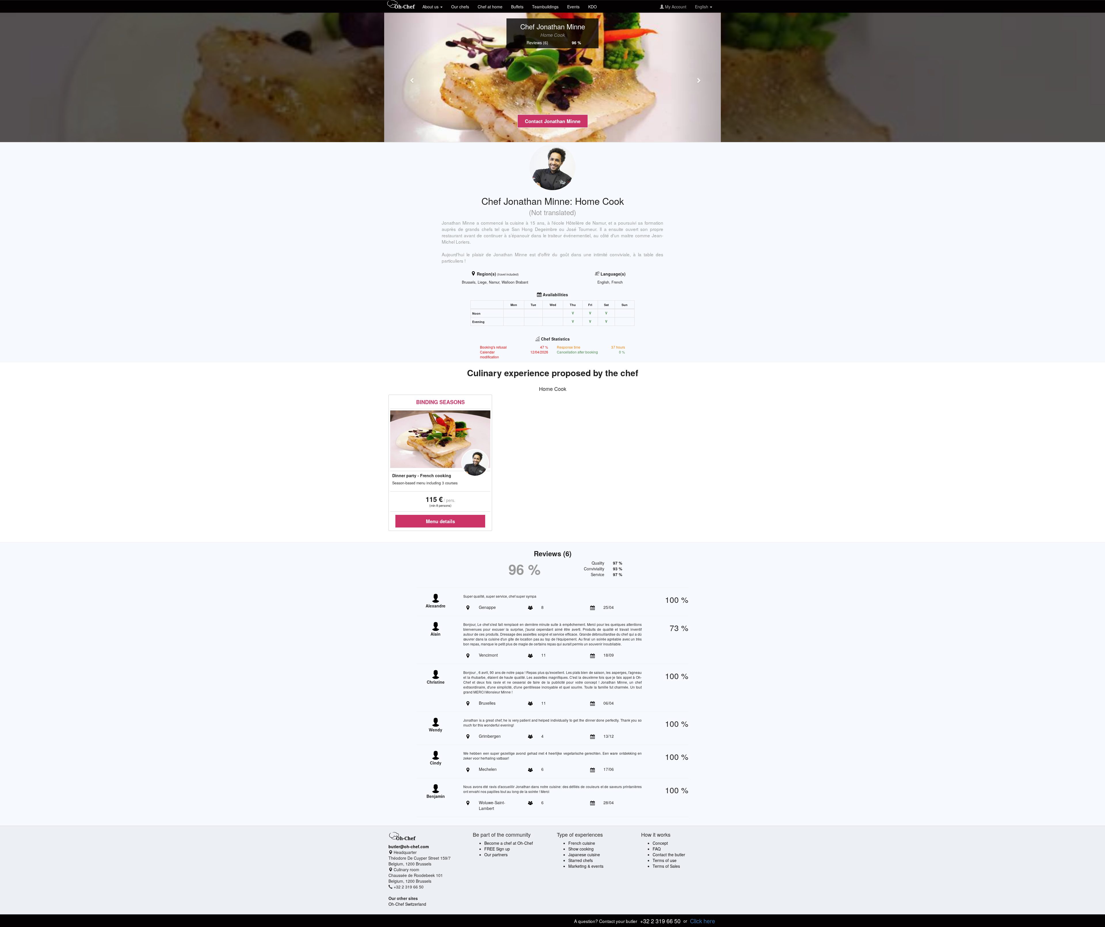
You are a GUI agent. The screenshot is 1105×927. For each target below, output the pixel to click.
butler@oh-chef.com (408, 846)
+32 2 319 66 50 (660, 921)
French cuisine (581, 843)
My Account (675, 6)
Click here (702, 921)
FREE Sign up (497, 849)
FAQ (657, 849)
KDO (592, 6)
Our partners (496, 854)
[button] (409, 77)
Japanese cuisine (584, 854)
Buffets (517, 6)
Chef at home (490, 6)
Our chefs (460, 6)
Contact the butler (669, 854)
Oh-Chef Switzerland (407, 904)
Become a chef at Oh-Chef (508, 843)
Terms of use (665, 860)
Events (573, 6)
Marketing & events (585, 866)
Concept (660, 843)
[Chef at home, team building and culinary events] (401, 5)
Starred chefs (580, 860)
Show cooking (581, 849)
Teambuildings (545, 6)
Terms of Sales (666, 866)
